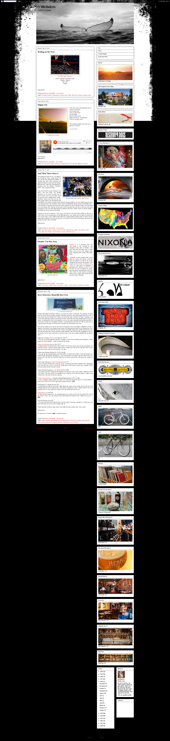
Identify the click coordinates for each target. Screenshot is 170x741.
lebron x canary (68, 285)
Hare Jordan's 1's (80, 264)
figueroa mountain (57, 422)
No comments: (60, 93)
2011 (101, 723)
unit (71, 422)
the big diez (85, 163)
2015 (101, 713)
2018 (101, 676)
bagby (43, 420)
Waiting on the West (46, 52)
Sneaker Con (72, 244)
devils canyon (41, 422)
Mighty (79, 163)
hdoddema (90, 737)
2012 (101, 720)
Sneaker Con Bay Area (47, 241)
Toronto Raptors (57, 231)
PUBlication (66, 422)
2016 (101, 681)
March (102, 705)
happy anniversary (55, 163)
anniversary (47, 163)
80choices (122, 679)
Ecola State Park (102, 56)
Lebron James (64, 95)
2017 (101, 679)
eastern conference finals (59, 230)
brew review (74, 420)
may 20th (74, 163)
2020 (101, 671)
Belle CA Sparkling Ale (58, 362)
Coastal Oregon (102, 54)
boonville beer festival (56, 420)
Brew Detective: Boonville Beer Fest (53, 295)
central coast (80, 420)
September (103, 691)
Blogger (102, 737)
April (101, 703)
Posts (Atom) (68, 434)
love (71, 163)
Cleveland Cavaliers (47, 95)
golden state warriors (79, 230)
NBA (69, 95)
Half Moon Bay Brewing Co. (45, 378)
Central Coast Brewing (43, 344)
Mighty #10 (42, 105)
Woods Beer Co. (42, 392)
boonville (47, 420)
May (101, 700)
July (101, 695)
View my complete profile (124, 695)
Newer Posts (42, 428)
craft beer (87, 420)
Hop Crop (52, 338)
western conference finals (84, 95)
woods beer (75, 422)
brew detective (66, 420)
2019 (101, 674)
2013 (101, 718)
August (102, 693)
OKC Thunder (48, 231)
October (102, 688)
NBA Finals (74, 95)
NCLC (100, 51)
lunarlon (75, 285)
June (101, 698)
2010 (101, 726)
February (102, 707)
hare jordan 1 (60, 285)
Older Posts (89, 428)
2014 (101, 715)
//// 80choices (45, 7)
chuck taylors (45, 285)
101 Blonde (57, 370)
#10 (43, 163)
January (102, 710)
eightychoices (56, 95)
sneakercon (81, 285)
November (103, 686)
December (102, 683)
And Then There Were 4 (48, 173)
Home (65, 428)
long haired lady (65, 163)
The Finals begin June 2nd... (65, 76)
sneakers (86, 285)
